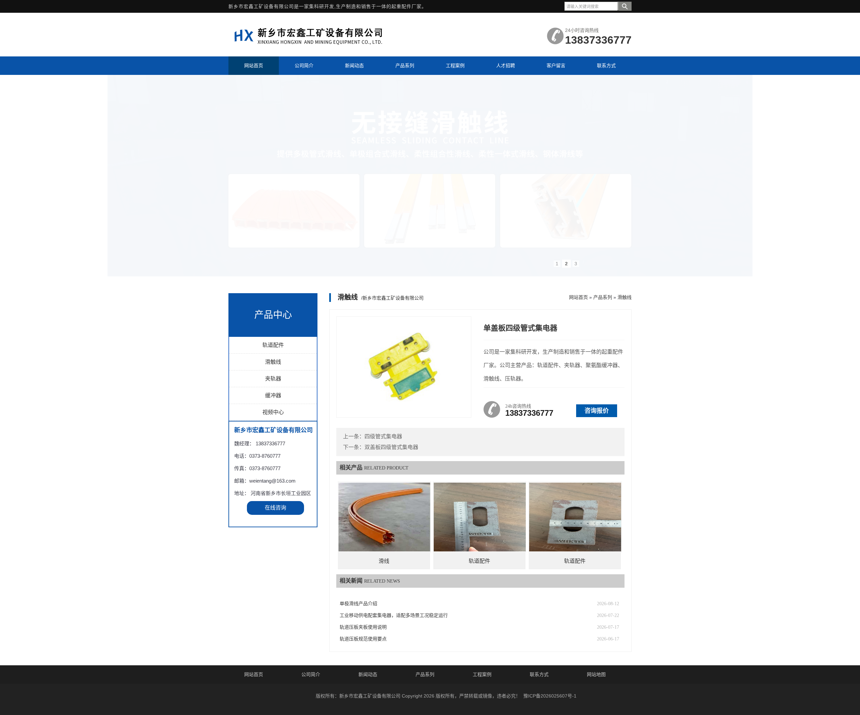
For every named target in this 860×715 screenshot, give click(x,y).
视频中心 (273, 412)
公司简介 (310, 674)
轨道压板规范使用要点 (363, 638)
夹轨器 (273, 379)
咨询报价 (597, 410)
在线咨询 (275, 507)
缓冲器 (273, 395)
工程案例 (482, 674)
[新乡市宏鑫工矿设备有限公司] (312, 48)
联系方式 (539, 674)
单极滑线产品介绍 (358, 603)
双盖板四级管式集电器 (391, 447)
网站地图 (596, 674)
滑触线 (273, 362)
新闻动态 (367, 674)
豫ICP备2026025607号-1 (549, 696)
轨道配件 (273, 345)
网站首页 (578, 297)
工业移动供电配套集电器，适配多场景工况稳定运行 (394, 615)
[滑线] (384, 517)
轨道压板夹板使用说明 (363, 627)
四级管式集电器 (383, 436)
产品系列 (602, 297)
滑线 (384, 561)
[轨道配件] (480, 517)
